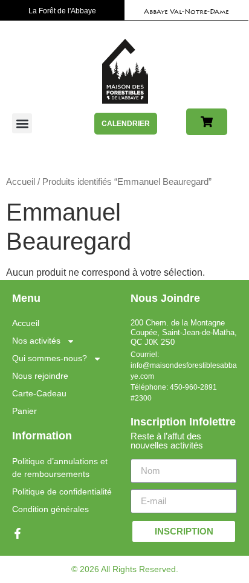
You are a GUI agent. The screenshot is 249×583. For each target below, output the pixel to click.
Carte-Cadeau (39, 393)
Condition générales (50, 509)
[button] (22, 123)
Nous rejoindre (40, 376)
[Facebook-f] (17, 533)
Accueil (20, 182)
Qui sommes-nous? (49, 358)
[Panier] (206, 121)
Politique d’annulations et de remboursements (60, 467)
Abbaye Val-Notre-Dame (186, 12)
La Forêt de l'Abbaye (62, 11)
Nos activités (36, 340)
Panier (24, 411)
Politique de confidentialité (62, 491)
